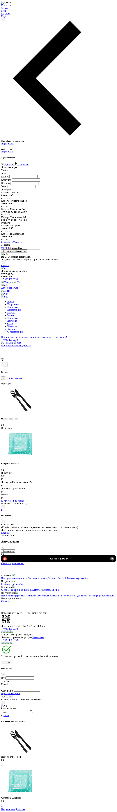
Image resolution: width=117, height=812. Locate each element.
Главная (5, 532)
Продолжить (8, 551)
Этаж (4, 186)
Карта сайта (82, 578)
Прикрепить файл (10, 693)
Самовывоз (23, 164)
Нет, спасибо (8, 809)
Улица (4, 170)
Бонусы (11, 312)
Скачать (5, 265)
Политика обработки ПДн (66, 595)
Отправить (7, 696)
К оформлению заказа (12, 500)
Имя (3, 678)
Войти (10, 301)
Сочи (6, 715)
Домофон (6, 189)
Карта (4, 143)
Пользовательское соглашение (37, 595)
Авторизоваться (9, 287)
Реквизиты (38, 637)
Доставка (9, 164)
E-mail (4, 684)
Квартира (6, 180)
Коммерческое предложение (44, 590)
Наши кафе (13, 307)
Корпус (5, 176)
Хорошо (6, 662)
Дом (3, 173)
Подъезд (5, 183)
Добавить (20, 809)
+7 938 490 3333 (9, 279)
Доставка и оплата (37, 578)
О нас (10, 323)
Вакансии (12, 326)
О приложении (15, 331)
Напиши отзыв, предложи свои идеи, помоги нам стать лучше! (34, 337)
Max (18, 282)
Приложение (14, 309)
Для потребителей (57, 578)
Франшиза (12, 329)
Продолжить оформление (14, 251)
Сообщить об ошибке (12, 584)
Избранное (13, 304)
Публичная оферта (11, 595)
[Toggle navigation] (2, 358)
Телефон (5, 681)
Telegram (8, 282)
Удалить (17, 242)
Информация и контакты (14, 578)
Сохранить (6, 242)
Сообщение (7, 690)
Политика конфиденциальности (97, 595)
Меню (10, 315)
